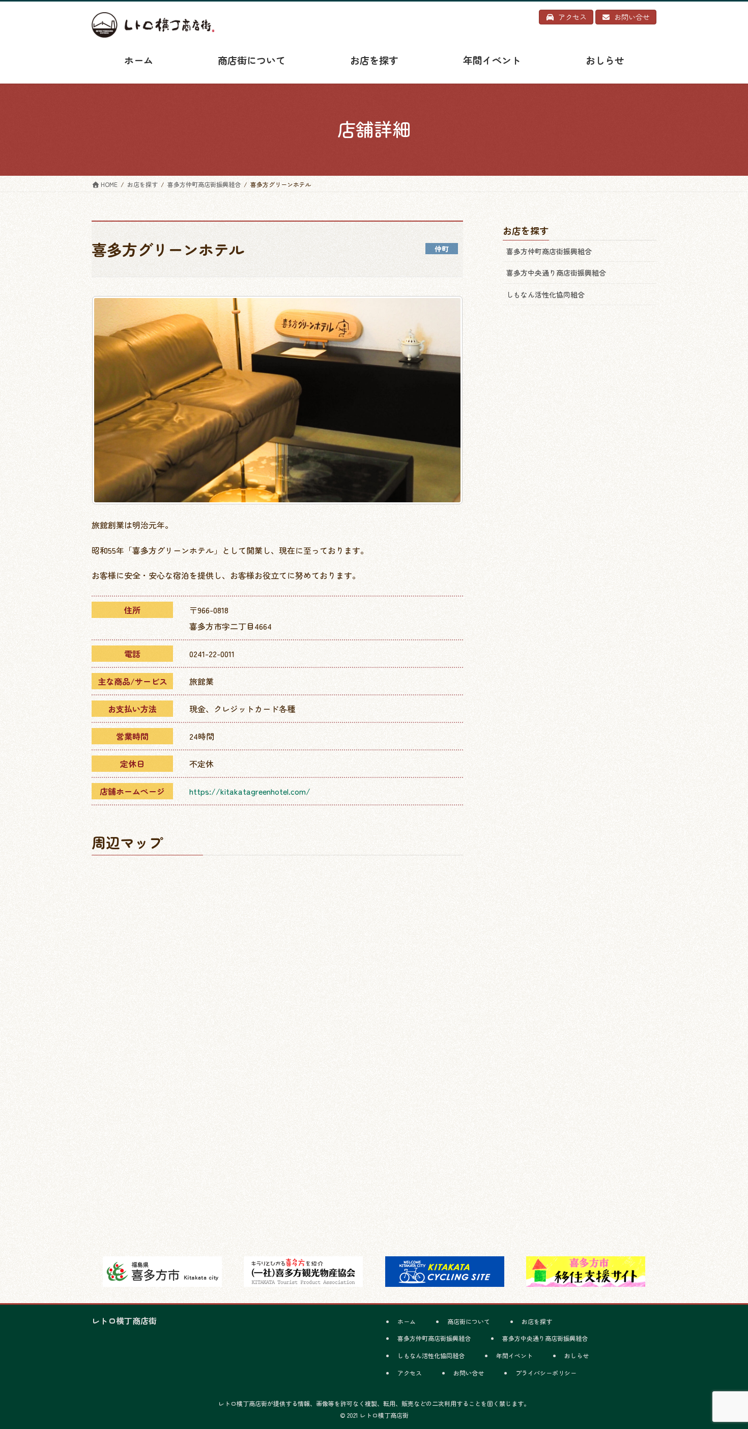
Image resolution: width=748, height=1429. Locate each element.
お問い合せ (468, 1372)
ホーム (406, 1321)
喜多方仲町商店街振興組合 (549, 251)
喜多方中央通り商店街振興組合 (556, 272)
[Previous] (113, 400)
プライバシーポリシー (546, 1372)
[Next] (441, 400)
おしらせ (576, 1355)
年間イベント (514, 1355)
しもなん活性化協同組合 (545, 294)
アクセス (409, 1372)
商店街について (468, 1321)
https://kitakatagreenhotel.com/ (249, 791)
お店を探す (537, 1321)
